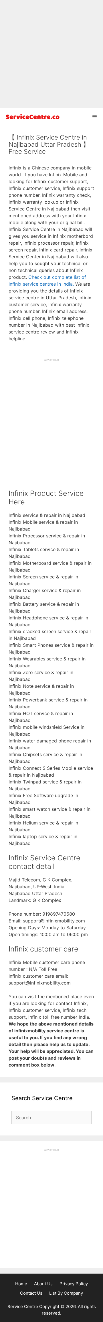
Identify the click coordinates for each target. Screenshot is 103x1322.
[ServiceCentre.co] (31, 116)
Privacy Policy (74, 1283)
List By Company (66, 1293)
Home (21, 1283)
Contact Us (31, 1293)
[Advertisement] (51, 54)
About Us (43, 1283)
